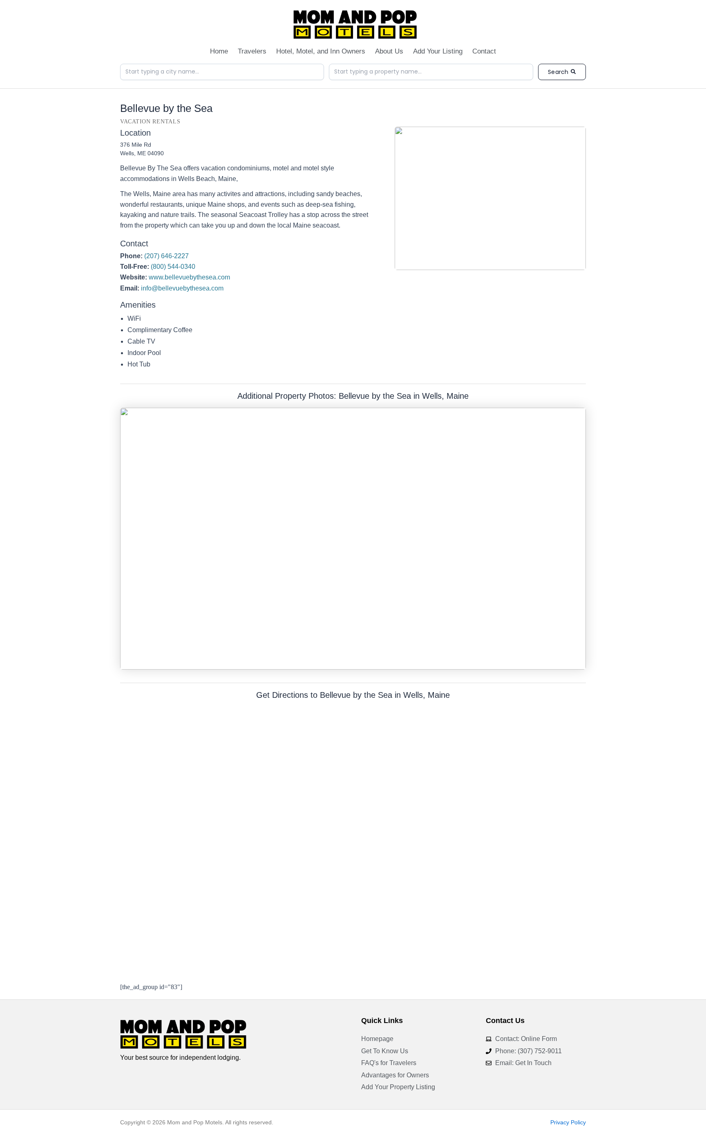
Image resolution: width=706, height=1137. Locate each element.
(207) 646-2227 (166, 255)
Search (558, 72)
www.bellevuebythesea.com (189, 277)
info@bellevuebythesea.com (182, 288)
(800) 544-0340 (173, 266)
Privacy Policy (568, 1122)
